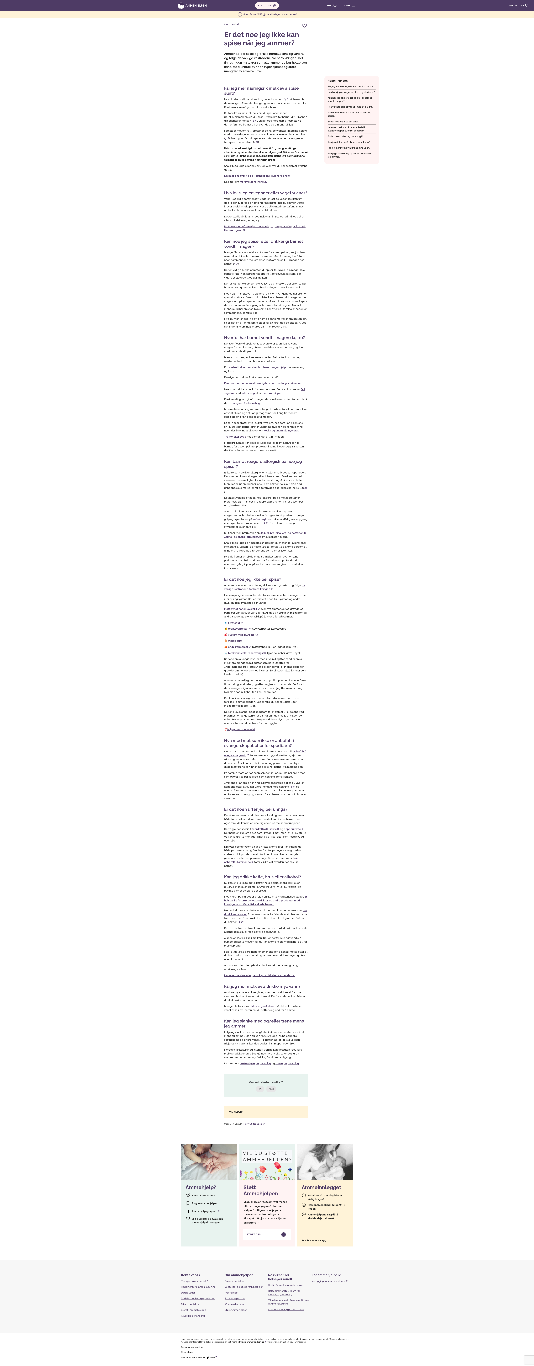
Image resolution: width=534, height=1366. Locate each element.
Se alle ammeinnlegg (313, 1240)
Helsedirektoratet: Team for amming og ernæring (284, 1292)
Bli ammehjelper (190, 1304)
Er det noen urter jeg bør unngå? (345, 136)
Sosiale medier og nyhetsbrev (198, 1298)
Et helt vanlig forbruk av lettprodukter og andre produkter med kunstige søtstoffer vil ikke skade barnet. (265, 900)
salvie (273, 829)
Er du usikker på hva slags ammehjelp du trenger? (207, 1220)
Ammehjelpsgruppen (204, 1211)
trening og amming (287, 1063)
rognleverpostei (238, 628)
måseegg (234, 640)
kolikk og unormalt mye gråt (281, 430)
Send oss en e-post (203, 1195)
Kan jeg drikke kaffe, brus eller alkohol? (349, 142)
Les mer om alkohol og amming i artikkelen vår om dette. (259, 975)
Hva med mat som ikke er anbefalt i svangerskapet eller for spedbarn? (347, 129)
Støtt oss (254, 1234)
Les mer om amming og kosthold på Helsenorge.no (256, 175)
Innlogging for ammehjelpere (328, 1281)
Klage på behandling (193, 1315)
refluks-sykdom (262, 519)
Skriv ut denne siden (255, 1124)
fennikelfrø (259, 829)
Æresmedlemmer (235, 1304)
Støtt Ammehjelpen (236, 1310)
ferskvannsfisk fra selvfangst (246, 653)
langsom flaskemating (246, 403)
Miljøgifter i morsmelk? (241, 729)
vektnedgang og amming (255, 1063)
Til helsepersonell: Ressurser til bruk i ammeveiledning (288, 1302)
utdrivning (248, 393)
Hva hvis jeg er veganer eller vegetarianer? (351, 92)
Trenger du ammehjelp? (194, 1281)
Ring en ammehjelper (204, 1203)
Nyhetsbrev (187, 1352)
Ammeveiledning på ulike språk (286, 1309)
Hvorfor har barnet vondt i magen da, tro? (350, 107)
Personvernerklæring (192, 1347)
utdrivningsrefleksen (262, 1006)
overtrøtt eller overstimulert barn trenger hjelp (257, 367)
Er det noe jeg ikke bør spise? (343, 121)
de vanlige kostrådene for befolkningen (264, 587)
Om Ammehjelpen (235, 1281)
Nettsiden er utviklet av (193, 1357)
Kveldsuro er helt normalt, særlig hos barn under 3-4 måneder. (262, 383)
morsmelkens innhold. (253, 181)
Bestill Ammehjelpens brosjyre (285, 1285)
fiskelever (234, 622)
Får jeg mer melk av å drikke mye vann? (349, 148)
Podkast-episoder (235, 1298)
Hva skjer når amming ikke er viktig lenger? (325, 1197)
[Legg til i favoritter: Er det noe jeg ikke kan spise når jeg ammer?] (304, 26)
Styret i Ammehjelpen (193, 1310)
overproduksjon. (272, 393)
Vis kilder (235, 1111)
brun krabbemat (238, 646)
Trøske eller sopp (235, 436)
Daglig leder (188, 1292)
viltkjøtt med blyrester (241, 634)
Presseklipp (231, 1292)
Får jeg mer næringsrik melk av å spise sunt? (352, 86)
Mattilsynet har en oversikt (240, 608)
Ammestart (232, 24)
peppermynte (292, 829)
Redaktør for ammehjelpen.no (198, 1286)
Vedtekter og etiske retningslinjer (244, 1286)
